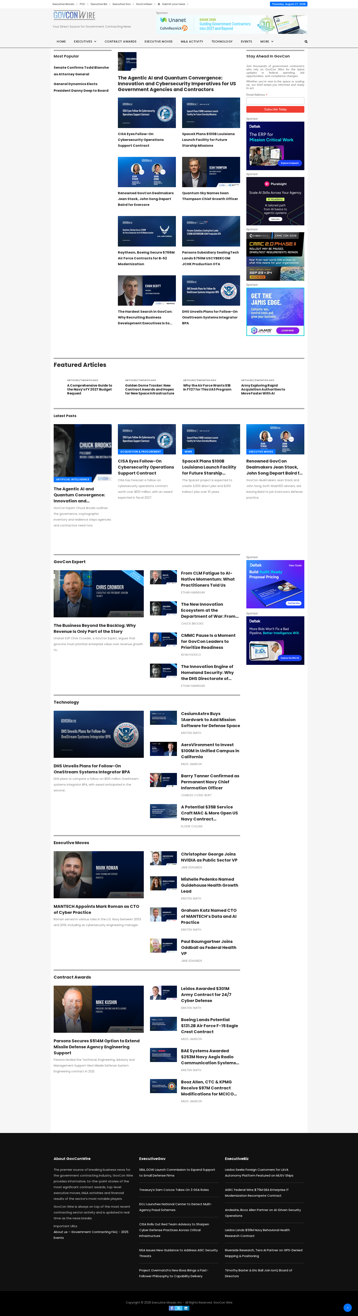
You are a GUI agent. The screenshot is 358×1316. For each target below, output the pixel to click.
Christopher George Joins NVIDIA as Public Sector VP (209, 857)
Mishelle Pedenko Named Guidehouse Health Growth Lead (209, 885)
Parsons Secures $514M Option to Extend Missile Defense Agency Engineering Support (97, 1047)
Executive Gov (122, 4)
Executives (83, 41)
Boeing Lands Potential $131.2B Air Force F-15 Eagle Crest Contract (209, 1026)
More (264, 41)
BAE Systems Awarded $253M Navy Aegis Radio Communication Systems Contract (208, 1060)
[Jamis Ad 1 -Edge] (275, 312)
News (188, 451)
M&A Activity (192, 41)
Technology (222, 41)
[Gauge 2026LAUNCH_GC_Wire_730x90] (231, 25)
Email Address (256, 95)
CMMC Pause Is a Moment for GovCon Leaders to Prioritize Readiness (208, 641)
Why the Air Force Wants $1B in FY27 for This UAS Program (149, 387)
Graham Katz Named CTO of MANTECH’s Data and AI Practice (209, 916)
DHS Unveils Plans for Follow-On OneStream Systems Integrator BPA (210, 317)
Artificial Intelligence (72, 479)
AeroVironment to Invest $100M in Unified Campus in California (210, 751)
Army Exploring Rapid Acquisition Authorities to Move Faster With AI (205, 389)
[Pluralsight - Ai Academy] (275, 201)
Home (61, 41)
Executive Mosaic (63, 4)
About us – (62, 1232)
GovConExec (144, 4)
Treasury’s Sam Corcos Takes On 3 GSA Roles (174, 1190)
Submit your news (173, 4)
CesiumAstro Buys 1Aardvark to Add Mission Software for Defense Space (210, 720)
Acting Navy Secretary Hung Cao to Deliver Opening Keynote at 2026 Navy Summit (265, 391)
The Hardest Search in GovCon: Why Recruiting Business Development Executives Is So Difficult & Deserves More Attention (145, 323)
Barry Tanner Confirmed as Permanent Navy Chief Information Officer (210, 782)
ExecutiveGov (152, 1158)
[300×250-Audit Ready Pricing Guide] (275, 584)
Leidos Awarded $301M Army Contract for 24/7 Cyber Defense (206, 994)
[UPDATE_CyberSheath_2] (275, 256)
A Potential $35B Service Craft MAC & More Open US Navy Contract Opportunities (209, 816)
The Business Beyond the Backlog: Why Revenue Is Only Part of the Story (95, 628)
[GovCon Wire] (74, 15)
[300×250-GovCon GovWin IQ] (275, 640)
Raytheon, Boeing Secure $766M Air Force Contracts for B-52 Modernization (146, 258)
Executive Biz (99, 4)
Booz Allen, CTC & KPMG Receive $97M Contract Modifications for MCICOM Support (209, 1091)
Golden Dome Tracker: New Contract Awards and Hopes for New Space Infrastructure (91, 389)
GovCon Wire (222, 1302)
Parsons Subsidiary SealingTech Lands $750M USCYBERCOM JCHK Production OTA (210, 258)
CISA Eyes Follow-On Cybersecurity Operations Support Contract (141, 140)
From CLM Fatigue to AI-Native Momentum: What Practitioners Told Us (208, 579)
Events (246, 41)
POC (82, 4)
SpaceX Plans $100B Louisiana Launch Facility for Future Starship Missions (208, 140)
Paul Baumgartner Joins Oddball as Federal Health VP (208, 947)
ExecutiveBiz (237, 1158)
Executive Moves (159, 41)
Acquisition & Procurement (140, 451)
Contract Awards (121, 41)
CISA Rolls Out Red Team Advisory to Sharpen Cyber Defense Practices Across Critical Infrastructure (174, 1230)
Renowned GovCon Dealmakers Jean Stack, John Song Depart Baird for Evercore (146, 199)
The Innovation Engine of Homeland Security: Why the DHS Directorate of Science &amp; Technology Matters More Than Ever (210, 678)
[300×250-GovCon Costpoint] (275, 146)
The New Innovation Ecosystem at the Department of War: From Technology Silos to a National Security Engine (208, 616)
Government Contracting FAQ (94, 1232)
